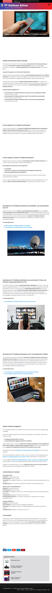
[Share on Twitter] (9, 550)
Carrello (31, 589)
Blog (35, 589)
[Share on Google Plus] (14, 550)
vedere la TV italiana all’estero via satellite (27, 450)
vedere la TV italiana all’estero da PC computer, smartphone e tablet (30, 460)
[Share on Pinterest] (23, 550)
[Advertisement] (26, 48)
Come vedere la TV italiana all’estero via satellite (17, 225)
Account (26, 589)
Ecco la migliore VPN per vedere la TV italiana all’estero (19, 373)
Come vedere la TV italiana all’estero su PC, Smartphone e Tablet (21, 372)
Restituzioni (44, 589)
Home (18, 589)
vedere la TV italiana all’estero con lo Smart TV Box (16, 456)
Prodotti (22, 589)
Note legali (39, 589)
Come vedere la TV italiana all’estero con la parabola (18, 227)
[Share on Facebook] (5, 550)
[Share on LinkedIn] (18, 550)
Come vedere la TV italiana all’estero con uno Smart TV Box (20, 301)
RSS (48, 589)
